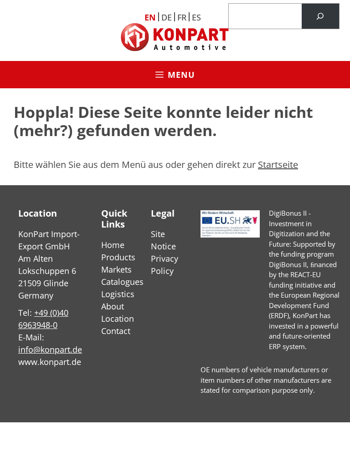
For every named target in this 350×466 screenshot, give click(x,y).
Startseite (278, 164)
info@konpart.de (50, 349)
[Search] (320, 16)
